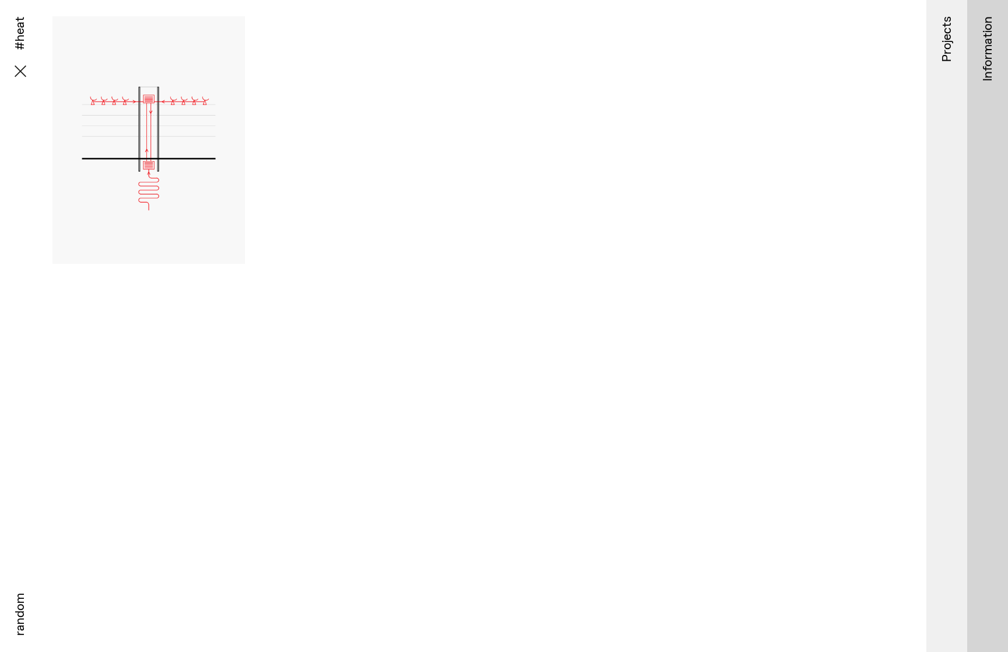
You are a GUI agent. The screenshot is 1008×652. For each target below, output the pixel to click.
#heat (170, 286)
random (19, 614)
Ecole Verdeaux (148, 275)
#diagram (133, 286)
